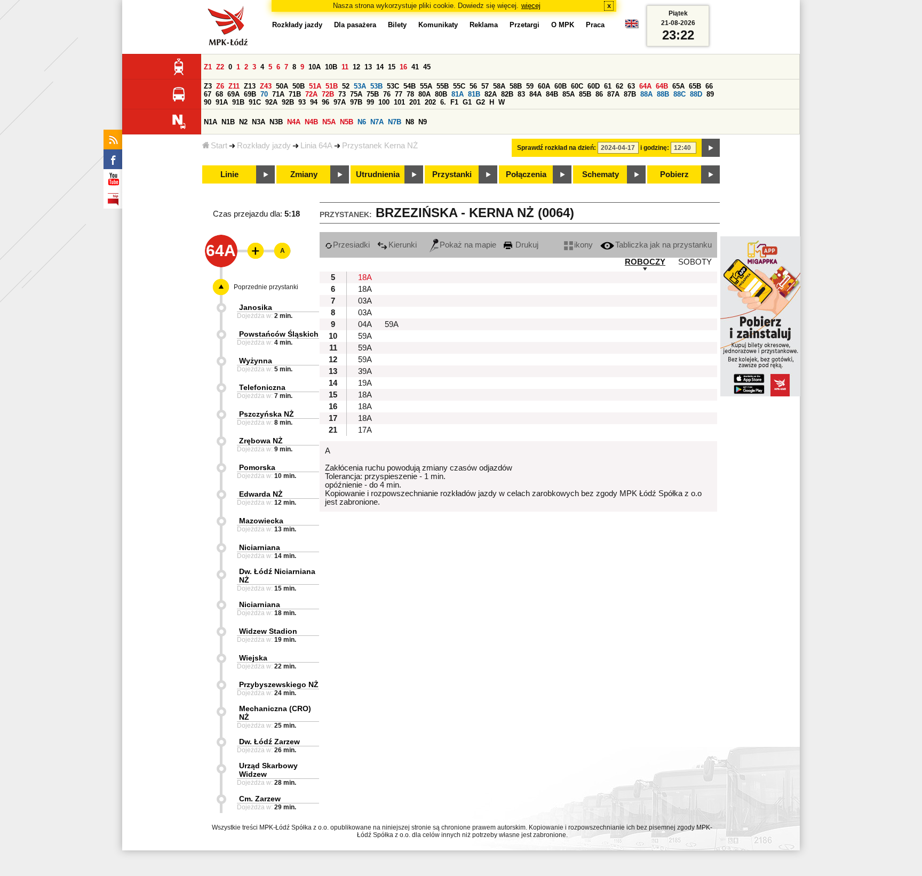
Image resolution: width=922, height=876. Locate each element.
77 (398, 94)
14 (380, 67)
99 (370, 102)
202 (430, 102)
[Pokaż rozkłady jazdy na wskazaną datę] (711, 148)
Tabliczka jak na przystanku (663, 245)
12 (356, 67)
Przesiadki (351, 245)
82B (507, 94)
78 (410, 94)
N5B (346, 122)
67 (207, 94)
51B (331, 86)
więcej (531, 6)
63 (631, 86)
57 (485, 86)
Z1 (208, 67)
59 (530, 86)
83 (521, 94)
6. (443, 102)
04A (365, 324)
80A (424, 94)
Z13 (250, 86)
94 (313, 102)
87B (630, 94)
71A (278, 94)
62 (619, 86)
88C (679, 94)
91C (255, 102)
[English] (632, 26)
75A (356, 94)
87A (613, 94)
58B (516, 86)
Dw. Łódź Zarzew (269, 741)
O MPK (562, 25)
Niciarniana (259, 547)
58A (499, 86)
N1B (228, 122)
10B (331, 67)
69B (250, 94)
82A (490, 94)
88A (646, 94)
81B (474, 94)
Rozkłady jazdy (264, 145)
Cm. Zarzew (260, 798)
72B (328, 94)
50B (298, 86)
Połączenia (526, 174)
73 (342, 94)
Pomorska (257, 467)
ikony (583, 245)
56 (473, 86)
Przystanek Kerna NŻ (380, 145)
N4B (311, 122)
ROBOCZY (645, 262)
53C (393, 86)
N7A (377, 122)
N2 (243, 122)
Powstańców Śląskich (279, 334)
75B (373, 94)
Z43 (266, 86)
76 (387, 94)
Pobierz (674, 174)
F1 (454, 102)
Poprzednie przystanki (266, 287)
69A (233, 94)
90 (207, 102)
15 (391, 67)
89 (710, 94)
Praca (595, 25)
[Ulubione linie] (252, 251)
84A (535, 94)
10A (314, 67)
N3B (276, 122)
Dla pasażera (355, 25)
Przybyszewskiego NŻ (279, 684)
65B (695, 86)
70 (264, 94)
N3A (258, 122)
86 (599, 94)
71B (295, 94)
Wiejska (253, 658)
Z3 (208, 86)
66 (709, 86)
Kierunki (402, 245)
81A (457, 94)
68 (219, 94)
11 (344, 67)
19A (365, 383)
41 (415, 67)
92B (288, 102)
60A (544, 86)
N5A (329, 122)
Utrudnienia (378, 174)
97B (356, 102)
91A (222, 102)
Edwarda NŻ (261, 494)
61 (607, 86)
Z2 (220, 67)
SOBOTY (695, 262)
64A (645, 86)
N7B (394, 122)
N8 (410, 122)
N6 (361, 122)
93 (302, 102)
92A (271, 102)
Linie (229, 174)
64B (662, 86)
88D (696, 94)
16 (403, 67)
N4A (293, 122)
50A (282, 86)
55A (426, 86)
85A (568, 94)
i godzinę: (654, 148)
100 (384, 102)
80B (441, 94)
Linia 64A (316, 145)
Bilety (397, 25)
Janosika (255, 307)
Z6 (220, 86)
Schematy (600, 174)
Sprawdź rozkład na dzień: (556, 148)
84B (552, 94)
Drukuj (525, 245)
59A (392, 324)
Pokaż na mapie (468, 245)
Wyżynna (255, 360)
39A (365, 371)
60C (577, 86)
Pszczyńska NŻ (266, 414)
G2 (480, 102)
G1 (467, 102)
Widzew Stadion (268, 631)
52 (345, 86)
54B (409, 86)
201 (414, 102)
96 (325, 102)
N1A (210, 122)
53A (360, 86)
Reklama (484, 25)
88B (663, 94)
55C (459, 86)
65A (678, 86)
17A (365, 430)
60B (560, 86)
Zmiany (303, 174)
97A (339, 102)
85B (585, 94)
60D (593, 86)
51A (315, 86)
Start (219, 145)
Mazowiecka (261, 520)
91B (238, 102)
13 (368, 67)
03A (365, 301)
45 (427, 67)
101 (399, 102)
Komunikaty (438, 25)
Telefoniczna (262, 387)
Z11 (234, 86)
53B (376, 86)
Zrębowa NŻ (261, 440)
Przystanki (452, 174)
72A (311, 94)
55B (442, 86)
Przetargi (524, 25)
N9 (422, 122)
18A (365, 277)
